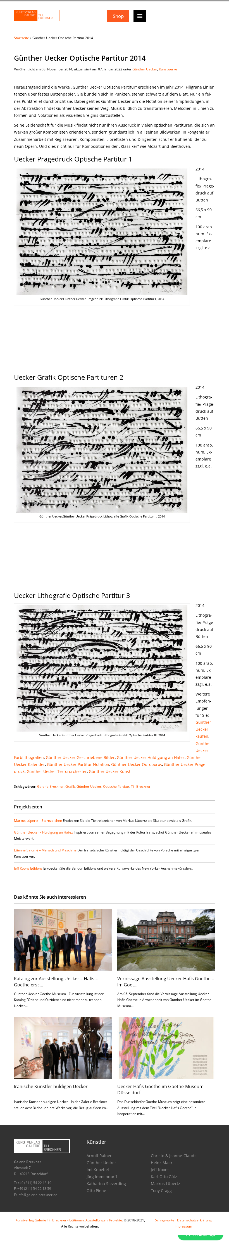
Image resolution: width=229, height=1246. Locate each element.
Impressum (183, 1226)
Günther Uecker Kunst (109, 771)
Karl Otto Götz (164, 1176)
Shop (118, 16)
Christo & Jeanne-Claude (174, 1155)
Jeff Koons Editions (28, 868)
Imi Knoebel (98, 1169)
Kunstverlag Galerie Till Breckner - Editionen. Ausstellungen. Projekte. (69, 1220)
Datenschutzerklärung (194, 1220)
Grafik (70, 786)
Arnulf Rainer (99, 1155)
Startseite (21, 37)
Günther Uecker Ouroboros (136, 764)
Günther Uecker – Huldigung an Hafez (43, 832)
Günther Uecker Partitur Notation (78, 764)
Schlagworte (164, 1220)
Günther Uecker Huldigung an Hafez (151, 757)
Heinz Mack (161, 1162)
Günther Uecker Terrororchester (57, 771)
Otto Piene (96, 1190)
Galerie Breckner (50, 786)
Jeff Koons (160, 1169)
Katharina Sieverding (106, 1183)
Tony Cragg (161, 1190)
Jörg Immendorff (102, 1176)
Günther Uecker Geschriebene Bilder (80, 757)
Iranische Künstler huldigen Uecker (51, 1086)
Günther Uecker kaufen (203, 729)
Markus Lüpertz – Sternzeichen (38, 820)
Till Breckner (141, 786)
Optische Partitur (116, 786)
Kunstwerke (168, 69)
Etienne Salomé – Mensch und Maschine (45, 850)
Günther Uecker (144, 69)
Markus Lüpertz (165, 1183)
